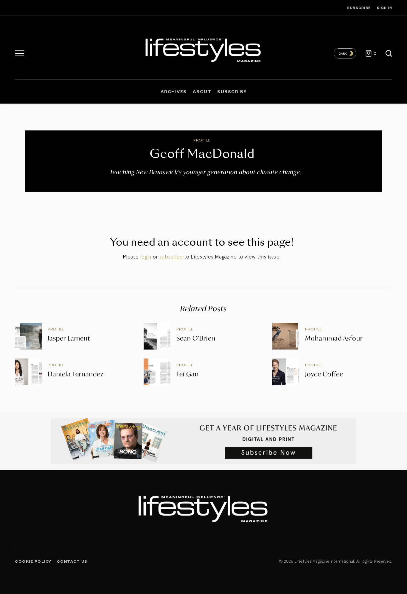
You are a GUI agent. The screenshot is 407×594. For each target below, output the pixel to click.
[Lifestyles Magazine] (203, 49)
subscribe (171, 256)
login (145, 256)
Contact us (72, 561)
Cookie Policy (33, 561)
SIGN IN (384, 7)
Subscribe (359, 7)
